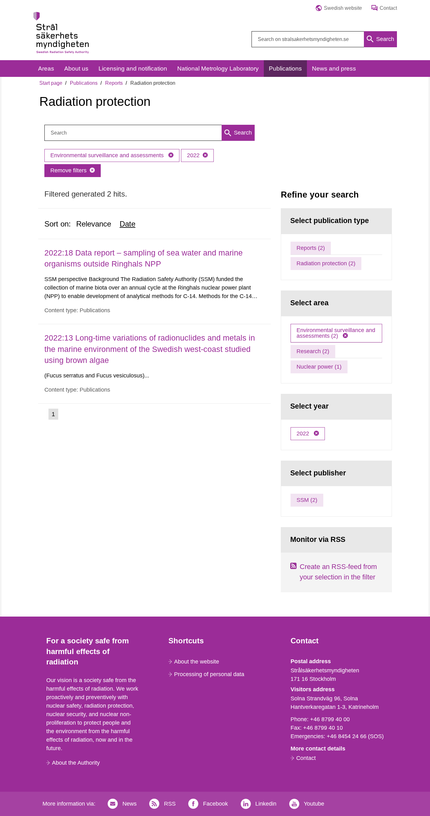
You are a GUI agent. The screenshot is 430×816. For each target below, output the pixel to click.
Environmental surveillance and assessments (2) (336, 333)
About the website (196, 661)
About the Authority (76, 763)
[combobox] (324, 39)
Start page (50, 83)
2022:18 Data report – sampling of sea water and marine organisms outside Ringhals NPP (143, 258)
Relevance (93, 224)
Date (127, 224)
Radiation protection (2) (326, 263)
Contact (306, 758)
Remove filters (68, 170)
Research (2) (313, 351)
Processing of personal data (209, 674)
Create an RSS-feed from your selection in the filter (338, 572)
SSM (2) (307, 500)
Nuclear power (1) (319, 367)
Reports (114, 83)
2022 (193, 155)
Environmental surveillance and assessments (107, 155)
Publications (84, 83)
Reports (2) (311, 248)
